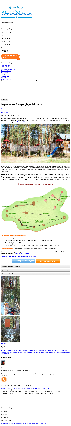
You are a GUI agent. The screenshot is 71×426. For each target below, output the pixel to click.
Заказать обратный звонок (9, 69)
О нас (24, 352)
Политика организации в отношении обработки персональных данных (23, 423)
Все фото (3, 343)
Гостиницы (4, 74)
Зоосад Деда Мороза (52, 350)
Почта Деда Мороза (40, 350)
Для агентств (51, 352)
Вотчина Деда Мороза (8, 350)
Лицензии (30, 352)
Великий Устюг (6, 71)
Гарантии (59, 352)
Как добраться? (17, 352)
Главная (3, 109)
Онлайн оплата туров (40, 352)
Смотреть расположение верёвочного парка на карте (18, 256)
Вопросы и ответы (6, 79)
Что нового (4, 77)
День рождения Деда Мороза (24, 350)
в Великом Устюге (22, 122)
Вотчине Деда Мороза (22, 253)
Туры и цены (5, 76)
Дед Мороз (4, 72)
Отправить (4, 99)
